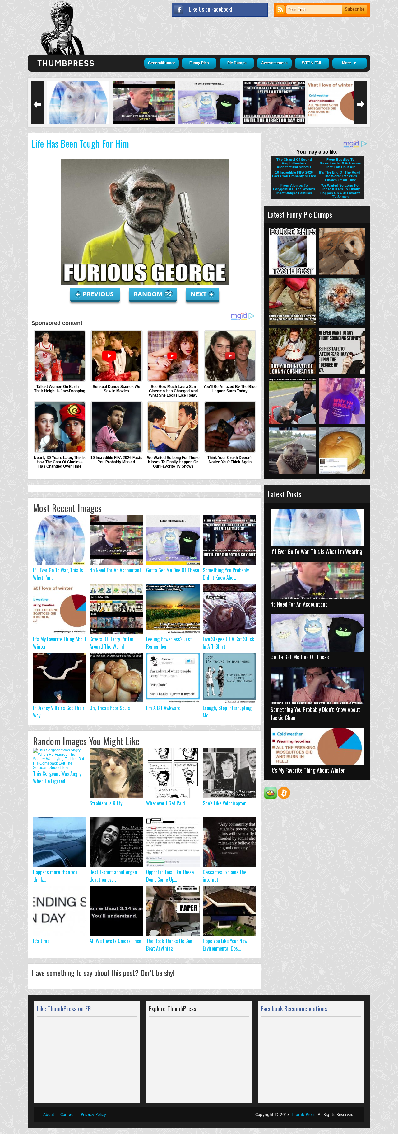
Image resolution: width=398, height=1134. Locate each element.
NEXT (199, 294)
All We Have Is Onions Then (115, 941)
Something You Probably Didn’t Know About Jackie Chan (315, 713)
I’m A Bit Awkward (163, 708)
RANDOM (149, 294)
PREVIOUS (99, 294)
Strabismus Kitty (106, 803)
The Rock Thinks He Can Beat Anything (169, 944)
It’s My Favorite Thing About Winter (308, 770)
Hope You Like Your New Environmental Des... (225, 944)
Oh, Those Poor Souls (110, 708)
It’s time (41, 941)
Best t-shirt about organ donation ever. (113, 875)
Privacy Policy (93, 1115)
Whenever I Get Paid (165, 803)
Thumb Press (303, 1115)
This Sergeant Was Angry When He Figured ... (57, 777)
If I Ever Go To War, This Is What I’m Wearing (316, 551)
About (48, 1115)
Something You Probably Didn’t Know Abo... (226, 573)
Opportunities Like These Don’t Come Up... (170, 875)
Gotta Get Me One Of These (172, 570)
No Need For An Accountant (115, 570)
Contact (67, 1115)
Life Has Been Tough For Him (80, 143)
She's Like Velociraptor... (225, 803)
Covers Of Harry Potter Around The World (112, 642)
